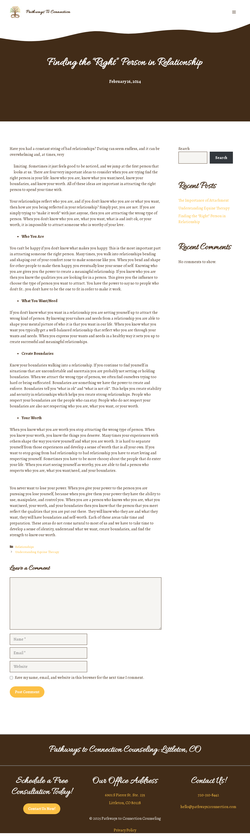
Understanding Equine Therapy (37, 552)
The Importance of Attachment (203, 200)
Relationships (24, 546)
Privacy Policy (125, 830)
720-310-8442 (208, 795)
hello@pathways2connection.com (208, 806)
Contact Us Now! (41, 808)
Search (184, 148)
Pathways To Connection (48, 12)
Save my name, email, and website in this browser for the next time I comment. (79, 677)
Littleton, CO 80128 (125, 803)
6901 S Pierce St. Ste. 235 (125, 795)
